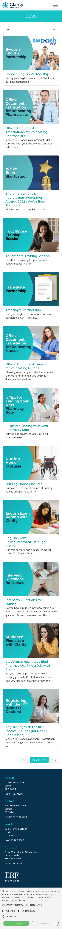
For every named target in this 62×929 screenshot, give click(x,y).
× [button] (59, 890)
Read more (20, 900)
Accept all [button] (16, 923)
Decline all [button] (45, 923)
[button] (31, 916)
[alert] (31, 908)
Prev (24, 759)
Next (54, 759)
